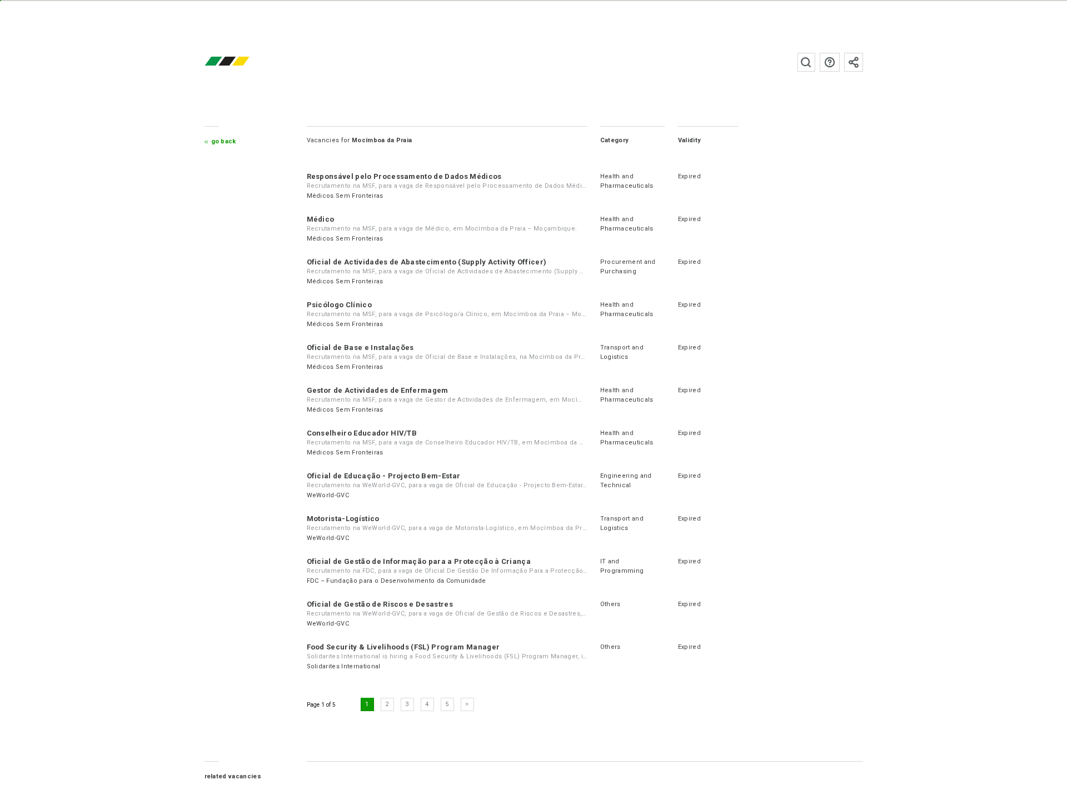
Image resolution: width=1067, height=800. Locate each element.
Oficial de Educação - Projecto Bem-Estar (384, 476)
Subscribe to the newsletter (853, 62)
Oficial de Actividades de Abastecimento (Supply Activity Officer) (427, 262)
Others (610, 604)
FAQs (830, 62)
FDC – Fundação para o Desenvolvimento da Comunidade (396, 580)
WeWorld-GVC (328, 495)
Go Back (223, 141)
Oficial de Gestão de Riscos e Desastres (380, 604)
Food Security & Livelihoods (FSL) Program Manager (403, 647)
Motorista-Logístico (343, 518)
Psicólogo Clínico (339, 305)
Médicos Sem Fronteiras (345, 195)
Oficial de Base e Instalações (360, 347)
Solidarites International (344, 666)
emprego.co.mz (243, 62)
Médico (321, 219)
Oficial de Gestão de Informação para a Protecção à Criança (419, 561)
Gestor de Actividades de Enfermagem (377, 390)
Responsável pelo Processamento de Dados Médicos (404, 176)
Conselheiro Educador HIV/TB (362, 433)
